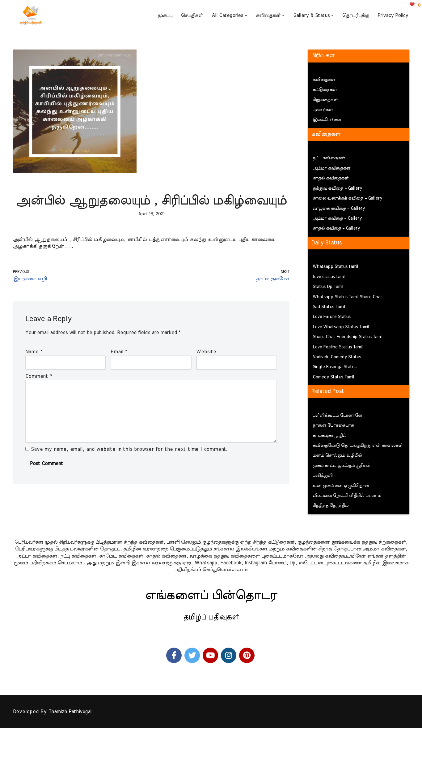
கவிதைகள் (324, 80)
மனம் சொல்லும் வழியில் (337, 455)
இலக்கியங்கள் (327, 120)
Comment (38, 376)
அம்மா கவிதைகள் (331, 168)
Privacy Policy (393, 15)
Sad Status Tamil (329, 307)
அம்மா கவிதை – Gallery (337, 218)
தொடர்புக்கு (355, 15)
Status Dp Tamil (328, 287)
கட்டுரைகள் (325, 90)
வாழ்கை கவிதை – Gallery (339, 208)
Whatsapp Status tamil (335, 267)
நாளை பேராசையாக (333, 425)
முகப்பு (165, 15)
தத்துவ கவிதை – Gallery (337, 188)
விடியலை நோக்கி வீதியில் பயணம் (347, 496)
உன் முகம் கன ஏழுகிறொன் (341, 486)
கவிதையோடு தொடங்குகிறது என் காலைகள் (358, 445)
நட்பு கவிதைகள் (329, 158)
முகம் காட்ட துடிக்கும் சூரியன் (342, 466)
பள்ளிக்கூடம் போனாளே (337, 415)
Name (33, 351)
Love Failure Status (332, 317)
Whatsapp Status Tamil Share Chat (347, 297)
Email (119, 351)
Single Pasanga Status (335, 367)
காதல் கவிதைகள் (330, 178)
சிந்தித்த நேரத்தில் (330, 505)
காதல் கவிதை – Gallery (336, 228)
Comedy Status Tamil (333, 377)
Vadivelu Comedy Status (337, 357)
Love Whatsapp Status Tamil (341, 327)
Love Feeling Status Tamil (338, 347)
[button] (246, 15)
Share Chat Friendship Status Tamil (347, 337)
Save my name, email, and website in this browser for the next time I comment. (129, 449)
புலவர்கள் (323, 110)
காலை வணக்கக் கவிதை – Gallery (347, 198)
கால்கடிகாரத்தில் (329, 435)
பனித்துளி (322, 475)
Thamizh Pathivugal (70, 711)
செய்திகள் (192, 15)
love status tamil (329, 277)
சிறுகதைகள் (325, 100)
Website (206, 351)
